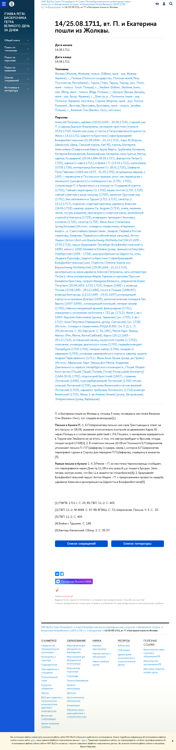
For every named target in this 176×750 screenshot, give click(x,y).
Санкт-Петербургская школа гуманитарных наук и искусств (105, 627)
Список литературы (137, 543)
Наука (96, 640)
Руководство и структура (48, 658)
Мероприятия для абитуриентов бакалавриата (76, 649)
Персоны (61, 117)
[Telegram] (62, 574)
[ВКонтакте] (57, 574)
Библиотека (124, 645)
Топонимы (62, 69)
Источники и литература (11, 89)
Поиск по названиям (10, 69)
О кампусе (49, 640)
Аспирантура (73, 705)
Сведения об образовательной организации (50, 649)
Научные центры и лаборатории (101, 655)
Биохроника (95, 630)
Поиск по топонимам (10, 49)
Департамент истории (149, 627)
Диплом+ (71, 692)
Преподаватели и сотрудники (50, 671)
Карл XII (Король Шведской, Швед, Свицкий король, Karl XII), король (98, 142)
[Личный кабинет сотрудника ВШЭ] (164, 4)
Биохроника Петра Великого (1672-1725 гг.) (63, 630)
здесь (32, 740)
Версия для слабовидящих (48, 717)
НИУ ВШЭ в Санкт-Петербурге (57, 627)
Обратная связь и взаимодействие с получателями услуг (77, 713)
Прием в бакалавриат (77, 680)
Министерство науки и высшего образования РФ (154, 653)
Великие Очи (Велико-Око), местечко (96, 110)
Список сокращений (11, 79)
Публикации (124, 649)
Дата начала (63, 45)
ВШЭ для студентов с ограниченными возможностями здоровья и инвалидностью (52, 704)
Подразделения (49, 664)
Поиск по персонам (10, 59)
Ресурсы (124, 640)
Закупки (45, 692)
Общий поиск (12, 40)
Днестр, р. (102, 96)
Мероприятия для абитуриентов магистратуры (76, 660)
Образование (76, 640)
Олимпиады (72, 676)
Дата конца (63, 57)
